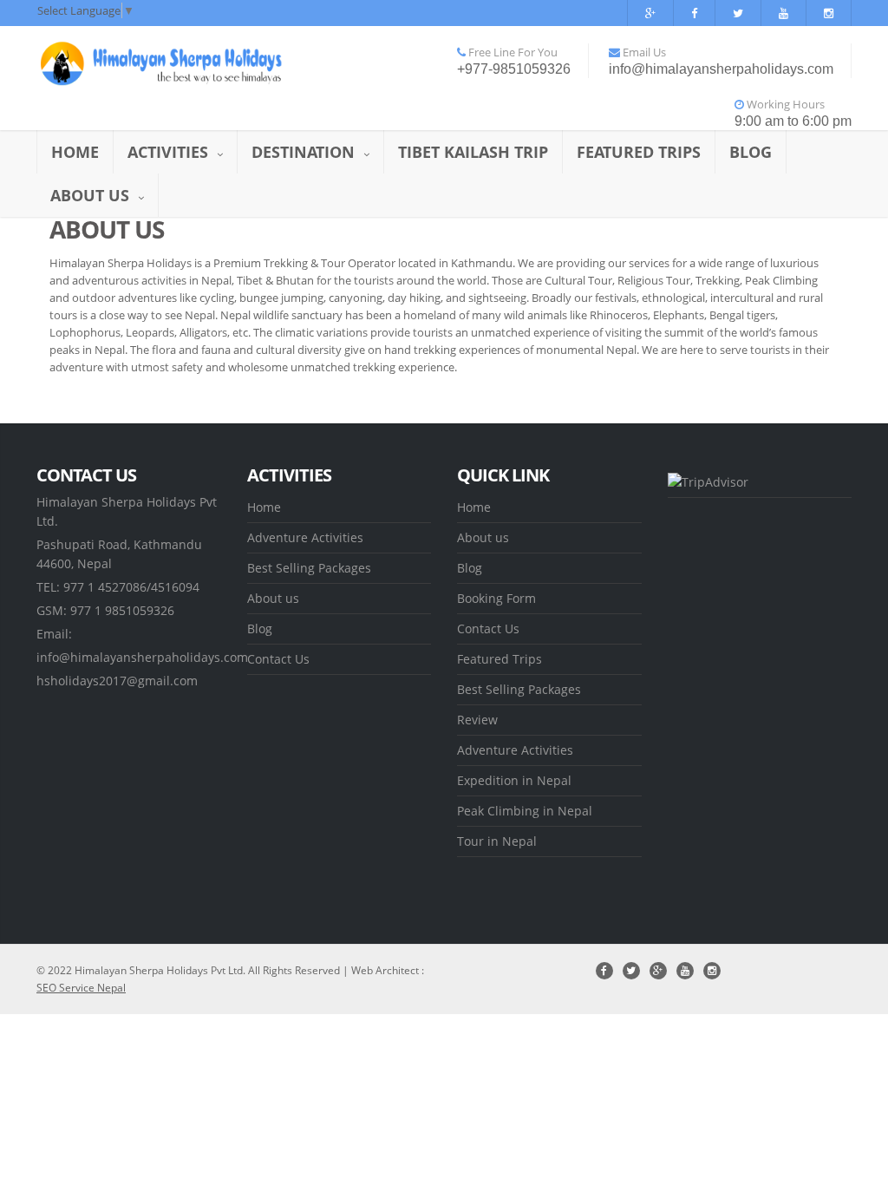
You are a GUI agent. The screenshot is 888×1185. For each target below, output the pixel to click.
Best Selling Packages (309, 568)
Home (75, 151)
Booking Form (496, 598)
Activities (167, 151)
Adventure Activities (305, 537)
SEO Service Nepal (81, 987)
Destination (303, 151)
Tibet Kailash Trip (473, 151)
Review (477, 719)
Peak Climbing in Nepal (524, 810)
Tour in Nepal (497, 841)
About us (89, 195)
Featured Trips (639, 151)
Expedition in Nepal (514, 780)
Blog (750, 151)
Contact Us (278, 659)
